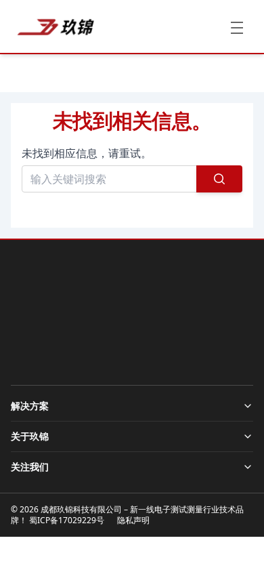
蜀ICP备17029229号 (66, 520)
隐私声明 (133, 520)
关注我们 (30, 466)
